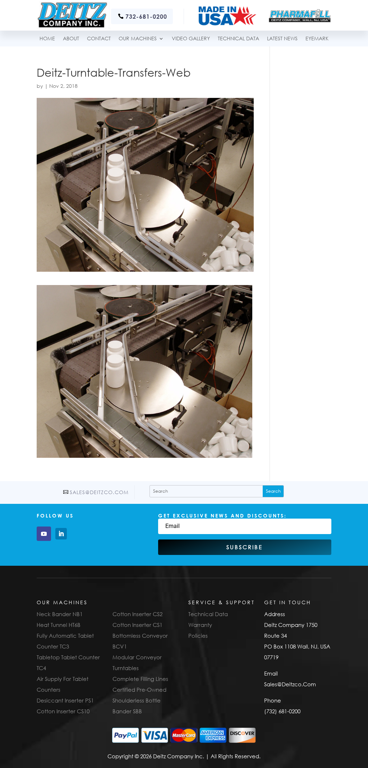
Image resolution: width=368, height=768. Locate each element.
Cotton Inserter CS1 (137, 625)
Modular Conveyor (137, 657)
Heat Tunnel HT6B (58, 625)
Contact (99, 38)
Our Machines (138, 38)
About (71, 38)
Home (47, 38)
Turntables (125, 668)
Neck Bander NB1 (60, 614)
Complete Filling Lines (140, 679)
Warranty (200, 625)
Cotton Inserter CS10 (63, 711)
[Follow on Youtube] (44, 534)
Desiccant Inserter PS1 (65, 700)
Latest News (282, 38)
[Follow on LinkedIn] (61, 533)
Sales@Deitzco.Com (99, 492)
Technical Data (208, 614)
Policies (198, 635)
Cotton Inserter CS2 (137, 614)
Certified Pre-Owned (139, 689)
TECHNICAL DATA (238, 38)
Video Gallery (191, 38)
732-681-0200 (146, 16)
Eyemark (316, 38)
